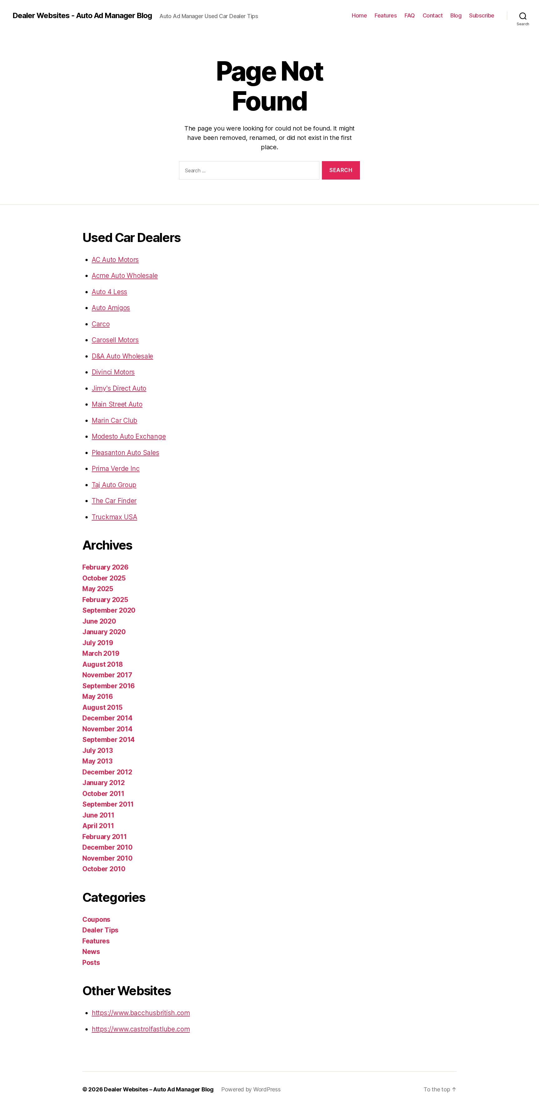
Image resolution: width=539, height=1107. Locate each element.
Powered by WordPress (251, 1089)
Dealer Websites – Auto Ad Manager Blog (159, 1089)
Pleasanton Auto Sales (125, 453)
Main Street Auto (117, 404)
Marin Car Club (114, 420)
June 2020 (99, 621)
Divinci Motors (113, 372)
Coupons (96, 919)
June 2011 (98, 815)
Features (386, 15)
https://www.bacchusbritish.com (141, 1013)
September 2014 (108, 740)
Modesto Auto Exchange (129, 436)
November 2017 (107, 675)
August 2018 (102, 664)
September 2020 (108, 610)
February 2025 (105, 600)
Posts (91, 962)
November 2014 (107, 729)
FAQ (410, 15)
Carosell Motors (115, 340)
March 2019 (100, 653)
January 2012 (103, 783)
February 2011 (104, 837)
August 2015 (102, 707)
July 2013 (97, 750)
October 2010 (103, 869)
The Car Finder (114, 501)
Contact (433, 15)
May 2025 (97, 589)
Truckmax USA (114, 517)
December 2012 (107, 772)
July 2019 (97, 643)
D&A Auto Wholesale (122, 356)
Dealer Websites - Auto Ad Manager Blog (82, 15)
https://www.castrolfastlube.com (141, 1029)
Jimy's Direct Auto (119, 388)
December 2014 (107, 718)
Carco (101, 324)
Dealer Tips (100, 930)
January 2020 (104, 632)
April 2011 (98, 826)
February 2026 (105, 567)
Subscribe (481, 15)
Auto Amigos (111, 308)
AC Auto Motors (115, 260)
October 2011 (103, 794)
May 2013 (97, 761)
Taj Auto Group (114, 485)
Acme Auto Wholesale (125, 275)
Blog (455, 15)
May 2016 (97, 696)
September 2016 (108, 686)
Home (359, 15)
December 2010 (107, 847)
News (91, 952)
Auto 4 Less (109, 292)
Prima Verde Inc (116, 468)
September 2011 (108, 804)
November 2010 (107, 858)
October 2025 (104, 578)
